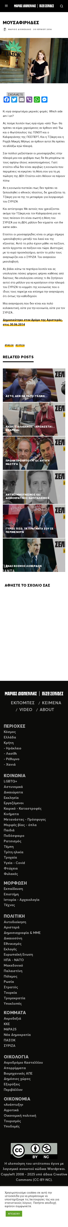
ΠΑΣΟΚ (10, 345)
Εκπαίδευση (13, 889)
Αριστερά (11, 927)
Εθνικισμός (13, 944)
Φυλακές (11, 874)
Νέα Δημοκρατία (17, 1035)
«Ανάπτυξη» (13, 1105)
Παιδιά (9, 830)
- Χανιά (10, 764)
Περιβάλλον (13, 1090)
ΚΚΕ (7, 1024)
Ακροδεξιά (12, 1018)
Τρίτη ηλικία (13, 852)
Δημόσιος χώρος (17, 1079)
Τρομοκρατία (14, 998)
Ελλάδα (10, 737)
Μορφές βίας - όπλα (20, 825)
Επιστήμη (11, 894)
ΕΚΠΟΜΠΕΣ (23, 703)
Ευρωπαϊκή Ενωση (18, 954)
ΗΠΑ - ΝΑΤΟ (14, 960)
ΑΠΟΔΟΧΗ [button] (14, 1213)
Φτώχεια (11, 868)
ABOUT (47, 710)
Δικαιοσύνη (13, 938)
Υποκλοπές (13, 1003)
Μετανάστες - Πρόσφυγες (25, 819)
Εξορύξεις (12, 1084)
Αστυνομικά (13, 787)
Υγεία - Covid (14, 863)
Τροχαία (10, 857)
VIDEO (25, 710)
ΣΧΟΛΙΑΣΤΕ (15, 94)
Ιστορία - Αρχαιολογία (21, 900)
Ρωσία (9, 982)
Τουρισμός (12, 1121)
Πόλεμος (10, 976)
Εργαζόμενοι (14, 803)
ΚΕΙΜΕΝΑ (51, 703)
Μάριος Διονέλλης (19, 29)
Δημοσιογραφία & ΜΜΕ (22, 933)
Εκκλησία (11, 798)
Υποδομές (12, 1126)
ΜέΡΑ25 (10, 1029)
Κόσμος (10, 732)
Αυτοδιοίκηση (15, 922)
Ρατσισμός (12, 841)
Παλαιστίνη (13, 971)
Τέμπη (9, 847)
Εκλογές (10, 949)
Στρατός (11, 987)
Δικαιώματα (13, 792)
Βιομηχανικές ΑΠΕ (18, 1073)
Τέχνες (9, 905)
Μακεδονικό (13, 965)
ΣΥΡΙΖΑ (21, 345)
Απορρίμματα (15, 1068)
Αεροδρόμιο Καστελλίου (23, 1062)
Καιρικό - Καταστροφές (23, 808)
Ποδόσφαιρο (14, 836)
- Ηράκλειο (12, 748)
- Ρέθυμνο (11, 759)
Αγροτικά (11, 1110)
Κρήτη (9, 743)
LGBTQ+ (10, 781)
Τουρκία (10, 993)
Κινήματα (11, 814)
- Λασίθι (10, 753)
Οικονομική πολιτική (20, 1115)
